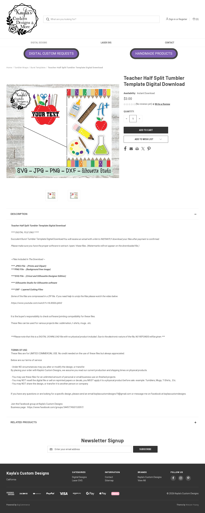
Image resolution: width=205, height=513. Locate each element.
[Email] (131, 148)
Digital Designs (39, 42)
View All (142, 480)
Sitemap (109, 480)
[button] (161, 104)
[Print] (137, 148)
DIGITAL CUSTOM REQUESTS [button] (51, 53)
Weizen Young (192, 505)
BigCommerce (23, 505)
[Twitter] (143, 148)
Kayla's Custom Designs (150, 477)
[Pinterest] (149, 148)
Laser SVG (106, 42)
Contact (169, 42)
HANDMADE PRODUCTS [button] (153, 53)
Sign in (172, 19)
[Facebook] (125, 148)
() (197, 19)
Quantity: (129, 111)
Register (183, 19)
